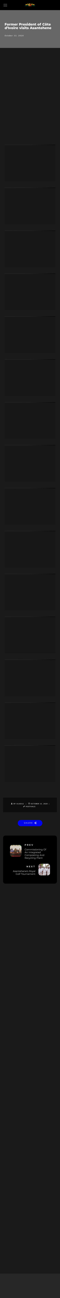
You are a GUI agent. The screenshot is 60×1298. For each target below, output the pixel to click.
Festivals (30, 807)
